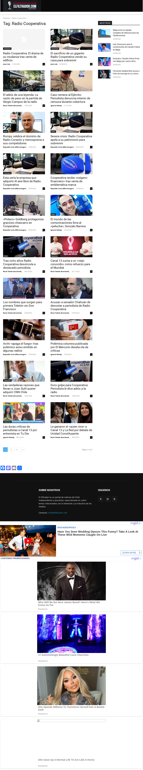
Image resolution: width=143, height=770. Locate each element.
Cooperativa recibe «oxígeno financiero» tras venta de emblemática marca (69, 181)
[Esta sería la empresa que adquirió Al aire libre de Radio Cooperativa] (24, 163)
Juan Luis (6, 64)
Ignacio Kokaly (56, 105)
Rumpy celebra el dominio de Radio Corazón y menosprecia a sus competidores (23, 140)
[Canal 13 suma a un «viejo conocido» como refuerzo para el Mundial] (71, 246)
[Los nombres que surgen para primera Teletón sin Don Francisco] (24, 288)
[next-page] (22, 449)
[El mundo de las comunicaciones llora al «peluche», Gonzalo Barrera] (71, 205)
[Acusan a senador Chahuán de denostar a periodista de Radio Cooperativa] (71, 288)
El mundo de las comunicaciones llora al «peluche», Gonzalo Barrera (68, 223)
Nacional (54, 422)
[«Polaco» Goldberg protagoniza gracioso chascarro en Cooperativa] (24, 205)
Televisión (54, 49)
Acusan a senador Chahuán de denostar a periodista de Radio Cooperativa (70, 306)
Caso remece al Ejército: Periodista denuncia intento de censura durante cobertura (70, 98)
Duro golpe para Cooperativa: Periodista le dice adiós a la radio (69, 388)
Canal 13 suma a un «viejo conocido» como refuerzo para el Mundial (70, 264)
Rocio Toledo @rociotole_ (12, 105)
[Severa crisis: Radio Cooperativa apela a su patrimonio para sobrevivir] (71, 122)
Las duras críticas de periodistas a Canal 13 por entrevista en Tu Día (20, 430)
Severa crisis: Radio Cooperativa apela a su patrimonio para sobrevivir (71, 140)
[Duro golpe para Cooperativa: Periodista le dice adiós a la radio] (71, 371)
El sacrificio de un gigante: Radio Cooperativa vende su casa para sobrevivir (69, 57)
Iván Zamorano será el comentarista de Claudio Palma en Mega (126, 47)
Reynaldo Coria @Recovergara (14, 147)
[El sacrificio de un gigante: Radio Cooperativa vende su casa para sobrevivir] (71, 39)
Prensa (53, 339)
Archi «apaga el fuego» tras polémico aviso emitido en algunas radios (20, 347)
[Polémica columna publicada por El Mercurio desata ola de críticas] (71, 329)
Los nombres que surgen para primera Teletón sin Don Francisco (22, 306)
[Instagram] (107, 499)
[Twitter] (114, 499)
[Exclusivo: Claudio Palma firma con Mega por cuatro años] (104, 61)
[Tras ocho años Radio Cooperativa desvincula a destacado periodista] (24, 246)
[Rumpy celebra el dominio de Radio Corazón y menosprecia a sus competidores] (24, 122)
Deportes (54, 256)
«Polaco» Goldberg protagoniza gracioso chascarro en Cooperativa (23, 223)
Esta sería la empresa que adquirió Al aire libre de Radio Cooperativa (22, 181)
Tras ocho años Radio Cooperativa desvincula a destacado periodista (19, 264)
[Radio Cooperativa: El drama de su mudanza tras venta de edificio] (24, 39)
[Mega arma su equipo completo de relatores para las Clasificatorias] (104, 33)
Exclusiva (7, 49)
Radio (6, 132)
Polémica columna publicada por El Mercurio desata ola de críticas (69, 347)
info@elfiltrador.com (57, 512)
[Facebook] (100, 499)
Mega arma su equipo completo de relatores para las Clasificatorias (126, 33)
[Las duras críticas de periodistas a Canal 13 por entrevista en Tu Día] (24, 412)
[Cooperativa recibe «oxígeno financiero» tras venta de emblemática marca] (71, 163)
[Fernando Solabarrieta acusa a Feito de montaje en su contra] (104, 74)
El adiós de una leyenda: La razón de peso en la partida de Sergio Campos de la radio (22, 98)
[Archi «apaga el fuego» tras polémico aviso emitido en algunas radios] (24, 329)
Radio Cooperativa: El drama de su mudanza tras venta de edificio (23, 57)
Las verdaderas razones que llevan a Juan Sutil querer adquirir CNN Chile (21, 388)
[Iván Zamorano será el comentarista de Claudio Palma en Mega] (104, 47)
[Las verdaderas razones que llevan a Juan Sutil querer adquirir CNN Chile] (24, 371)
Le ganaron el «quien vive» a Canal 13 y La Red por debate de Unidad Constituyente (71, 430)
